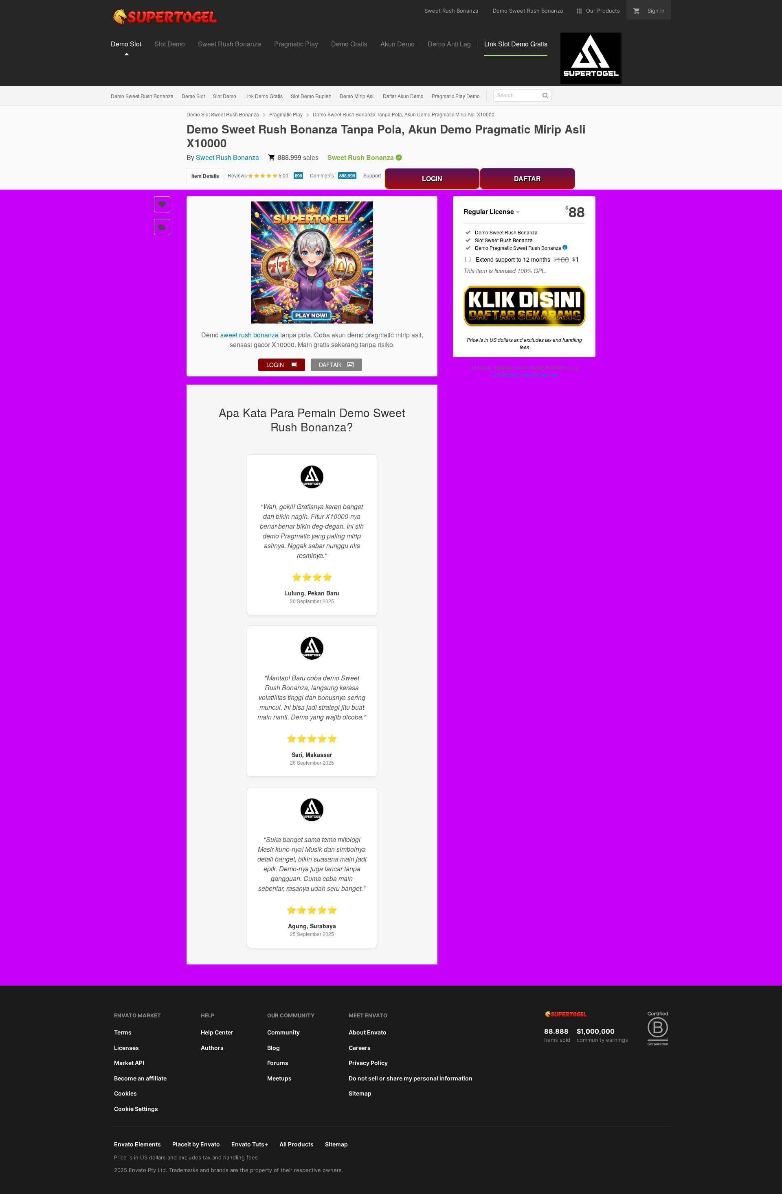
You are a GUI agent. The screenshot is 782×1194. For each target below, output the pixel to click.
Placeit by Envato (196, 1144)
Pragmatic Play (286, 114)
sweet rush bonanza (249, 334)
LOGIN (432, 178)
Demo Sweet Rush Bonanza (142, 95)
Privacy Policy (368, 1062)
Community (283, 1032)
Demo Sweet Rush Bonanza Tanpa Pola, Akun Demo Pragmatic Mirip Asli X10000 (403, 114)
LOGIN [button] (275, 365)
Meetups (279, 1078)
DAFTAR (527, 178)
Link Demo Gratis (263, 95)
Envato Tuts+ (249, 1144)
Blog (273, 1047)
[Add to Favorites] (162, 204)
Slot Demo (224, 95)
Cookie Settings (136, 1108)
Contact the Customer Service (524, 374)
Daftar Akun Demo (403, 95)
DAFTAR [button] (330, 365)
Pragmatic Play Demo (456, 95)
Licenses (126, 1047)
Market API (129, 1062)
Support (372, 175)
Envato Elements (137, 1144)
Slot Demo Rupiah (311, 95)
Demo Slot (193, 95)
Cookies (125, 1093)
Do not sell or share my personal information (410, 1078)
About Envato (368, 1032)
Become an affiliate (140, 1078)
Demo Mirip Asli (357, 95)
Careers (360, 1047)
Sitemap (360, 1093)
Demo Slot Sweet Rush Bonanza (223, 114)
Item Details (205, 175)
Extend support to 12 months (527, 259)
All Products (296, 1144)
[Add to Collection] (162, 227)
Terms (123, 1032)
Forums (277, 1062)
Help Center (217, 1032)
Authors (212, 1047)
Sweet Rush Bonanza (227, 157)
